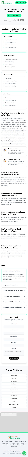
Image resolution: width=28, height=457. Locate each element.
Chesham (14, 387)
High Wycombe (14, 390)
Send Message (14, 358)
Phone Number (14, 336)
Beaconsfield (14, 381)
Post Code (14, 342)
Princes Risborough (14, 404)
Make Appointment (21, 2)
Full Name (14, 324)
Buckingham (14, 384)
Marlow (14, 392)
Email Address (14, 330)
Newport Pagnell (14, 398)
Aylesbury (14, 378)
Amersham (14, 375)
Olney (14, 401)
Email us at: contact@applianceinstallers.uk (14, 451)
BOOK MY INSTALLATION (14, 15)
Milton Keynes (14, 395)
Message (14, 348)
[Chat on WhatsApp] (24, 453)
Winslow (14, 407)
